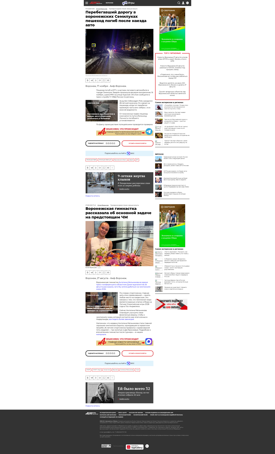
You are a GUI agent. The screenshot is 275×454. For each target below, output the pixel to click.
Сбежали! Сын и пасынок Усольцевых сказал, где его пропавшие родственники (176, 267)
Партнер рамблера (118, 446)
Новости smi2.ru (93, 196)
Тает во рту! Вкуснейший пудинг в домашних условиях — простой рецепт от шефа (175, 121)
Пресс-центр (122, 412)
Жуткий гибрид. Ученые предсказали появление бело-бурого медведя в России (176, 274)
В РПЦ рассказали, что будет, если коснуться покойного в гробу (175, 171)
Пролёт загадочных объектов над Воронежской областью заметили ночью (172, 93)
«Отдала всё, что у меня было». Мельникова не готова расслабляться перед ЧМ (172, 76)
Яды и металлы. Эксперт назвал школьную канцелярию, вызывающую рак (175, 114)
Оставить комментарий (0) (137, 143)
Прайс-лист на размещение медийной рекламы (166, 415)
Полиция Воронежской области (96, 75)
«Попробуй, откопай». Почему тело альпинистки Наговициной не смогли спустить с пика (176, 106)
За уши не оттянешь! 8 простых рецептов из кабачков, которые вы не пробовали (176, 135)
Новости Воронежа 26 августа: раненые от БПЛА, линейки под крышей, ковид (172, 67)
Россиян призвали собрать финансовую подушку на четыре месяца (175, 194)
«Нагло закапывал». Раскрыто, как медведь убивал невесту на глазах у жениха (176, 253)
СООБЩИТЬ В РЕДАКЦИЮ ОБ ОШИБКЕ (111, 417)
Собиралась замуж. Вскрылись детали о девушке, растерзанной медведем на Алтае (175, 260)
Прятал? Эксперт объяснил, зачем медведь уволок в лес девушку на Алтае (175, 142)
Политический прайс (140, 415)
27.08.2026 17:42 (91, 205)
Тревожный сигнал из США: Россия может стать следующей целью (176, 157)
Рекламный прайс (125, 415)
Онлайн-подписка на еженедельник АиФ (159, 412)
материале (101, 334)
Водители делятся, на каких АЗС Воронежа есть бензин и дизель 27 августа (172, 85)
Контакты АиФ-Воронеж (108, 415)
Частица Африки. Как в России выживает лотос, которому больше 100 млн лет (176, 281)
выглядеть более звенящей (121, 319)
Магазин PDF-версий (136, 412)
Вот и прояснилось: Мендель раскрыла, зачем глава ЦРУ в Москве (176, 164)
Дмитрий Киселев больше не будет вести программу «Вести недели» (175, 179)
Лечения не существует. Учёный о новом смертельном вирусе (175, 288)
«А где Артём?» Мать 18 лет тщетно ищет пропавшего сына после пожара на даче (176, 128)
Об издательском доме (108, 412)
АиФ (99, 267)
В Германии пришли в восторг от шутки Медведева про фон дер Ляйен (176, 186)
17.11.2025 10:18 (90, 9)
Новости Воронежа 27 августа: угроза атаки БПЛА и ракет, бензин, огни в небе (172, 59)
